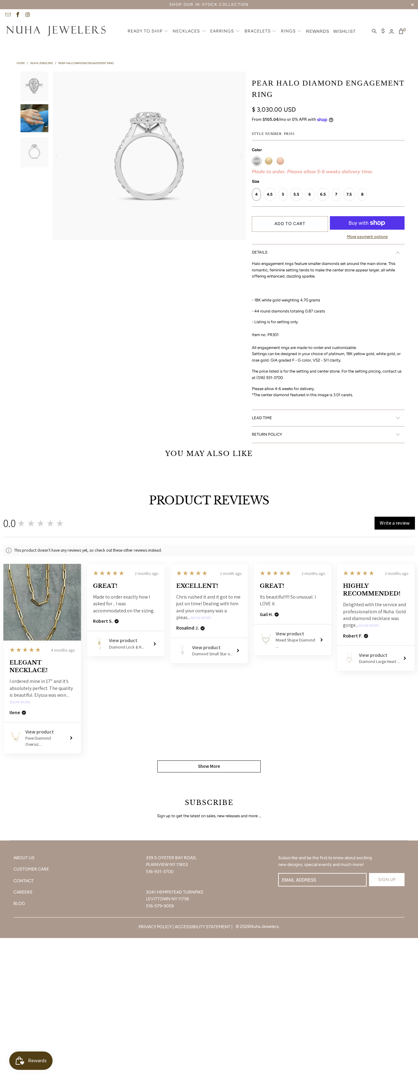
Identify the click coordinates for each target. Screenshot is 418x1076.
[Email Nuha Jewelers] (8, 15)
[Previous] (57, 155)
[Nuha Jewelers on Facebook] (18, 15)
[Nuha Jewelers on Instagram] (27, 15)
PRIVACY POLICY (155, 926)
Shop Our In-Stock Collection (209, 4)
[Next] (241, 155)
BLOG (19, 903)
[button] (148, 32)
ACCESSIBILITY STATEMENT (202, 926)
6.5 (323, 194)
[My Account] (391, 31)
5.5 (296, 194)
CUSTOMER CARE (31, 869)
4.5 (270, 194)
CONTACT (23, 880)
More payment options (367, 236)
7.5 (349, 194)
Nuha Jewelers (264, 926)
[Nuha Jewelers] (56, 31)
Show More (20, 702)
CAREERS (22, 892)
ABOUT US (24, 857)
